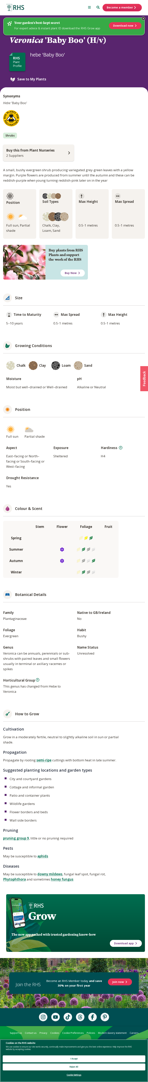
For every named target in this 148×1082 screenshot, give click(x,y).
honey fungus (62, 879)
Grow (42, 916)
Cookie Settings (74, 1075)
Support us (16, 1033)
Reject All (74, 1067)
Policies (91, 1033)
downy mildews (49, 874)
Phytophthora (14, 879)
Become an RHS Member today (74, 983)
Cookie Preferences (73, 1033)
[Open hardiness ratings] (120, 447)
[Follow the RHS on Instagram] (43, 1017)
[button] (144, 378)
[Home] (15, 8)
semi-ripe (43, 760)
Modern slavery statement (112, 1033)
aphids (42, 856)
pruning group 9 (16, 838)
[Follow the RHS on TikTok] (68, 1017)
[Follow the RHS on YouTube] (55, 1017)
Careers (134, 1033)
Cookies (54, 1033)
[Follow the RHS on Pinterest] (105, 1017)
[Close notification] (143, 18)
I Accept (74, 1059)
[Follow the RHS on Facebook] (92, 1017)
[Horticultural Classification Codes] (37, 680)
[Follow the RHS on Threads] (80, 1017)
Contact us (30, 1033)
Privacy (43, 1033)
